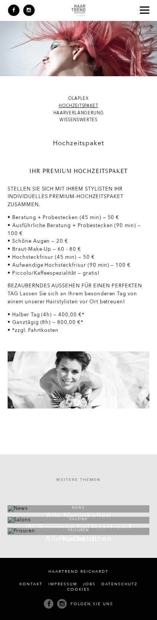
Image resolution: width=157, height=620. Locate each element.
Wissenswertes (78, 120)
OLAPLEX (78, 99)
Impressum (62, 584)
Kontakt (31, 584)
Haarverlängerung (78, 113)
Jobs (89, 584)
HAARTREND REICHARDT (78, 572)
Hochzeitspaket (78, 106)
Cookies (78, 589)
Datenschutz (119, 584)
